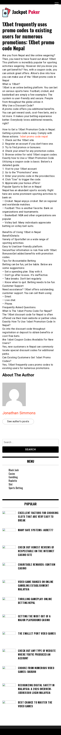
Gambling (13, 477)
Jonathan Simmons (19, 413)
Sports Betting (16, 488)
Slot (11, 484)
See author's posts (18, 421)
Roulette (13, 481)
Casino (12, 474)
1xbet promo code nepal (34, 136)
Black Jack (14, 470)
